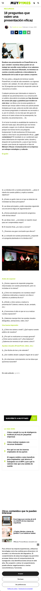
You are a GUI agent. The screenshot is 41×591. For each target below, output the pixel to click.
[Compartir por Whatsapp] (24, 32)
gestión (17, 373)
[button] (38, 545)
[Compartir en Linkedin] (20, 32)
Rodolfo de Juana (17, 27)
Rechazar (20, 579)
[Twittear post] (16, 32)
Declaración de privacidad (26, 588)
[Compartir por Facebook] (12, 32)
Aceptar (20, 573)
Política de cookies (12, 588)
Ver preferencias (20, 584)
